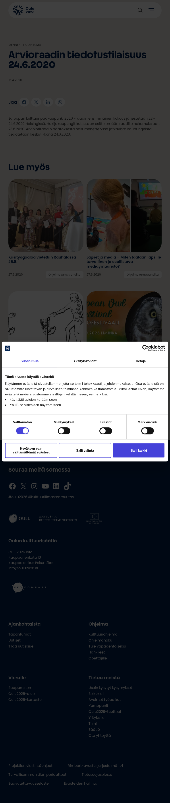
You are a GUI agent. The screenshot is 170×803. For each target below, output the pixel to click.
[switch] (64, 430)
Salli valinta (85, 450)
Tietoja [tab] (140, 361)
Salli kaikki (139, 450)
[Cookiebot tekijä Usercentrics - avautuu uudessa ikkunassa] (145, 348)
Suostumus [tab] (30, 361)
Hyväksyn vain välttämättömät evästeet (31, 450)
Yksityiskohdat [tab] (85, 361)
